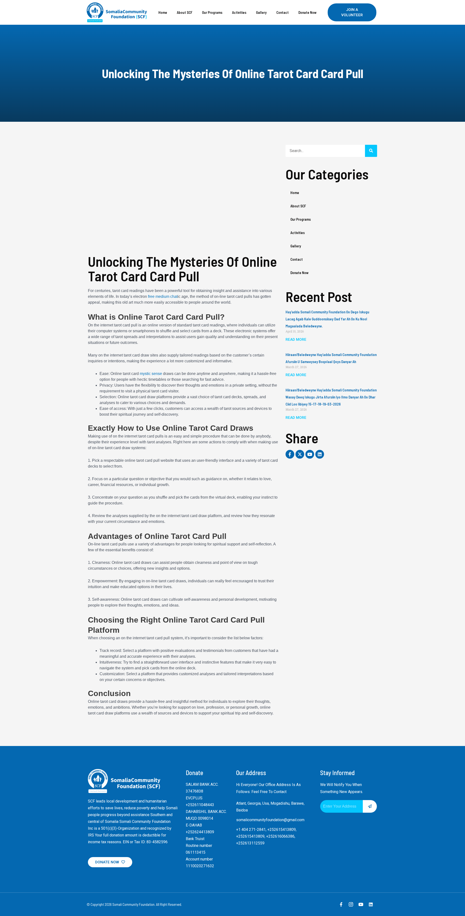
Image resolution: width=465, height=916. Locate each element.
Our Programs (212, 12)
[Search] (371, 151)
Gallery (261, 12)
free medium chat (163, 296)
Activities (239, 12)
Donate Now (307, 12)
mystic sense (151, 374)
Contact (282, 12)
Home (162, 12)
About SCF (184, 12)
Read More (296, 339)
